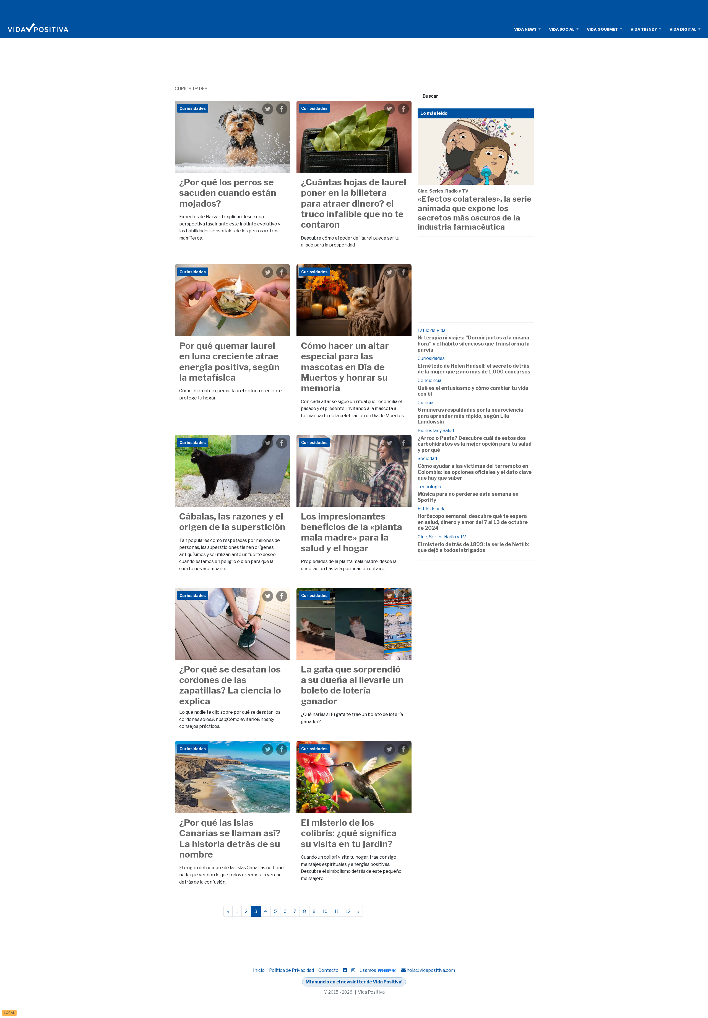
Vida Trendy (644, 29)
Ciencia (425, 402)
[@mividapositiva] (353, 970)
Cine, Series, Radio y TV (443, 191)
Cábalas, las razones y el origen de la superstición (232, 521)
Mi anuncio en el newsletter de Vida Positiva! (354, 982)
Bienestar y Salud (436, 430)
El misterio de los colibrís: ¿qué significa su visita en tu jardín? (349, 833)
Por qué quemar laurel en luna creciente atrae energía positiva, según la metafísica (229, 361)
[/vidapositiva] (345, 970)
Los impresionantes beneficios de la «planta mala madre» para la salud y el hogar (351, 532)
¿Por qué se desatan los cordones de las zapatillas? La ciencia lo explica (230, 685)
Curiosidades (431, 358)
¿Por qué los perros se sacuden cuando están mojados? (227, 193)
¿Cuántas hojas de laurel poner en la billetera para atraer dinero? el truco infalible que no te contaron (353, 203)
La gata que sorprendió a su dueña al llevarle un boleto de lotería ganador (352, 685)
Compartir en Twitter (267, 109)
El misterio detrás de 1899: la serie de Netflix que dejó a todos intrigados (473, 547)
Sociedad (427, 458)
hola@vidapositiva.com (431, 970)
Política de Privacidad (291, 970)
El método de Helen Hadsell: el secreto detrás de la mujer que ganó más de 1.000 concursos (474, 369)
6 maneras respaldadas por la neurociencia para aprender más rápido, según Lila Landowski (470, 416)
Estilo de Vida (432, 330)
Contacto (328, 970)
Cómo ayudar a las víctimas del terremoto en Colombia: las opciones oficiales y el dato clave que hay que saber (475, 472)
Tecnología (429, 486)
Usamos (368, 970)
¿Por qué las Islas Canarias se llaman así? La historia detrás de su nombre (229, 838)
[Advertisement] (354, 10)
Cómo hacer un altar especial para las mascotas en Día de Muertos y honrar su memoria (345, 367)
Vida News (525, 29)
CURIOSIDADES (191, 88)
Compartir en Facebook (281, 109)
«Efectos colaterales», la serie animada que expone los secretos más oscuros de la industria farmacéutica (475, 213)
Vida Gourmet (602, 29)
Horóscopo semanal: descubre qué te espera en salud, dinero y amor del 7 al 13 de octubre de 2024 (473, 522)
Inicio (259, 970)
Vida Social (561, 29)
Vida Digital (683, 29)
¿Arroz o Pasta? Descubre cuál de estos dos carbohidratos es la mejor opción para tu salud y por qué (475, 444)
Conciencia (429, 380)
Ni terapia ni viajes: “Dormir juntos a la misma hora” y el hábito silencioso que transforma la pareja (474, 343)
